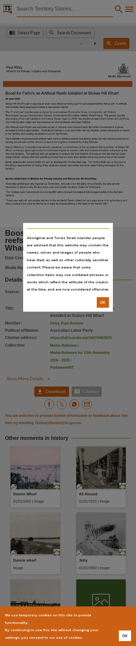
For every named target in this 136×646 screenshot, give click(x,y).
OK (103, 302)
